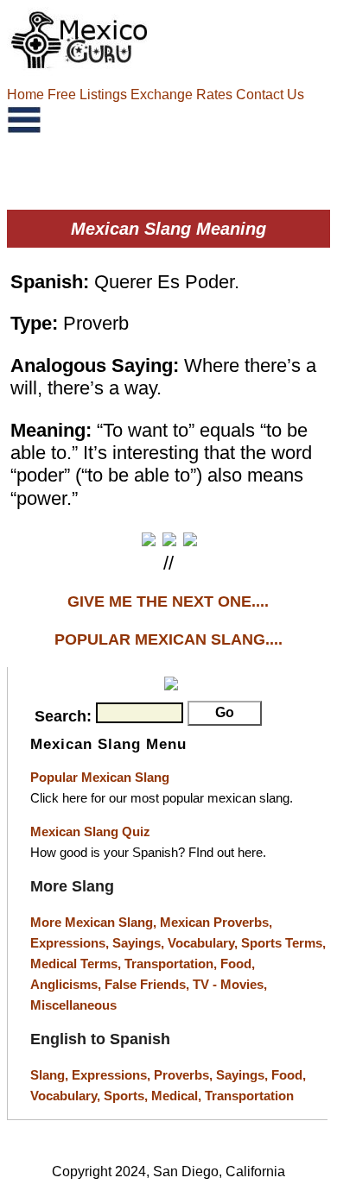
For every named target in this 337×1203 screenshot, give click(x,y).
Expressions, (69, 942)
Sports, (127, 1095)
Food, (237, 963)
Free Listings (87, 94)
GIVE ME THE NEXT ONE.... (168, 601)
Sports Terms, (283, 942)
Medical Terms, (77, 963)
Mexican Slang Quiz (90, 831)
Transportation (249, 1095)
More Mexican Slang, (95, 922)
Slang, (51, 1075)
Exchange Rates (181, 94)
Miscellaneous (73, 1005)
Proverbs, (185, 1075)
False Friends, (149, 984)
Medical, (178, 1095)
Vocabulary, (204, 942)
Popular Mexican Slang (99, 777)
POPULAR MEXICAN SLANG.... (168, 639)
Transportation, (172, 963)
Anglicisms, (67, 984)
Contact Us (270, 94)
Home (27, 94)
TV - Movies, (230, 984)
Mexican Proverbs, (216, 922)
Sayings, (140, 942)
